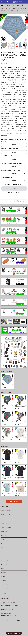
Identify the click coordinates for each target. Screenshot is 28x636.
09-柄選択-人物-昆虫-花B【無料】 (9, 148)
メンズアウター (4, 580)
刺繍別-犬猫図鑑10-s (6, 510)
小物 (2, 547)
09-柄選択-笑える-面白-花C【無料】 (10, 156)
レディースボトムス (5, 560)
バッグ (2, 539)
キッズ (2, 568)
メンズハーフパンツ (5, 584)
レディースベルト (4, 564)
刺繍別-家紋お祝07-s (6, 523)
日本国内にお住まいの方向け (14, 192)
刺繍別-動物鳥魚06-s (6, 527)
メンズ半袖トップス (5, 576)
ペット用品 (3, 593)
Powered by (12, 623)
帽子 (2, 543)
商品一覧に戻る (14, 501)
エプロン (3, 551)
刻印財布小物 (4, 531)
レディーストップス (5, 556)
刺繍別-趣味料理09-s (6, 514)
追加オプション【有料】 (6, 177)
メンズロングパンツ (5, 589)
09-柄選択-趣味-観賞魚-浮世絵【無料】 (11, 170)
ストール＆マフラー (5, 535)
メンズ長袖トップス (5, 572)
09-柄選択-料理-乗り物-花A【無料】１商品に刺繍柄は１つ (13, 140)
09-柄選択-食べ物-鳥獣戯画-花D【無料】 (11, 163)
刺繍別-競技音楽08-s (6, 518)
